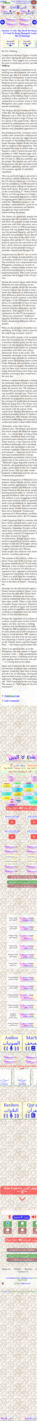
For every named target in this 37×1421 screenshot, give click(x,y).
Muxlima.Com (26, 1278)
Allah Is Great (25, 1283)
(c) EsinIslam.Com (13, 1278)
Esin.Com (12, 696)
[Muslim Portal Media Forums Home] (34, 4)
